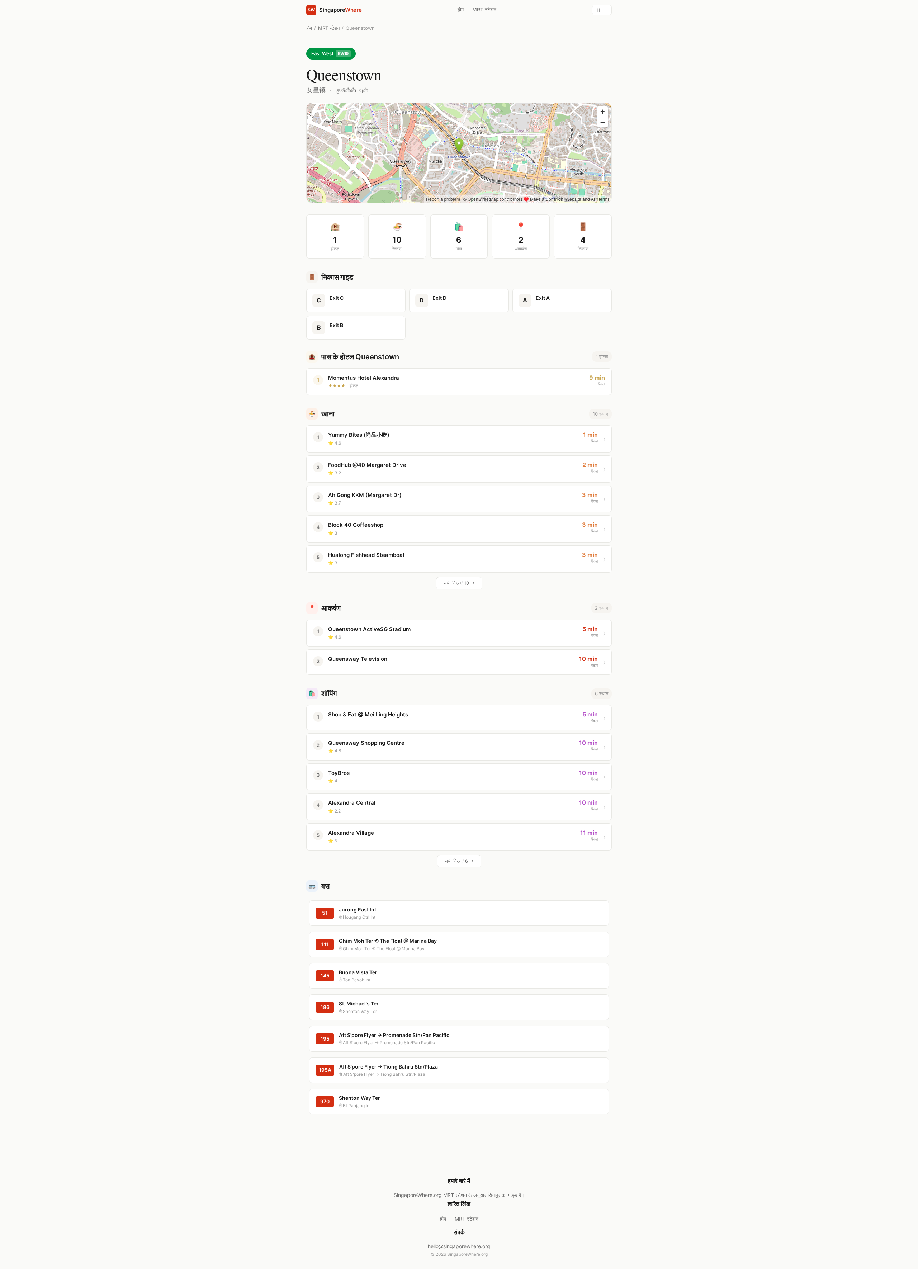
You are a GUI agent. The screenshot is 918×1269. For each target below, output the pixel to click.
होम (461, 9)
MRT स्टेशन (484, 9)
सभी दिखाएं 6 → (459, 861)
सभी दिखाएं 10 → (459, 583)
